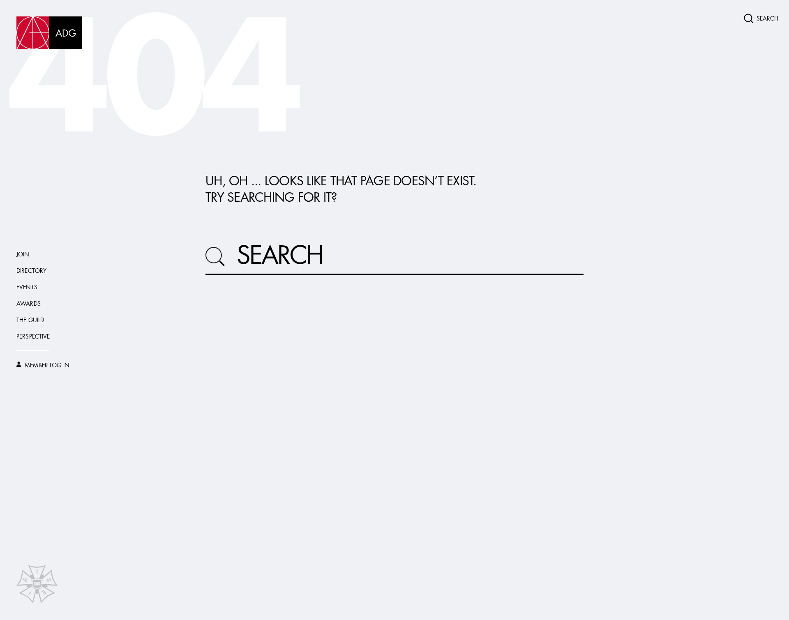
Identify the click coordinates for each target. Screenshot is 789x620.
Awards (28, 304)
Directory (31, 271)
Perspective (33, 337)
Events (26, 287)
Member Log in (46, 366)
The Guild (30, 320)
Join (23, 255)
